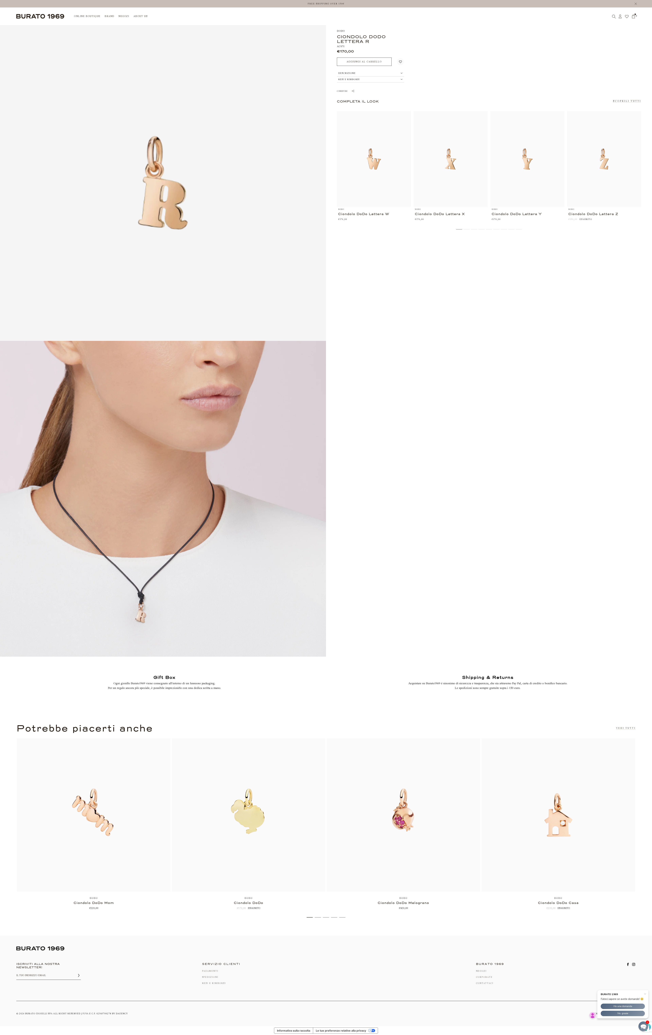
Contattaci (485, 983)
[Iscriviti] (79, 975)
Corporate (484, 977)
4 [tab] (334, 917)
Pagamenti (210, 971)
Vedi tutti (626, 728)
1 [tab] (310, 917)
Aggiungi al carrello (364, 61)
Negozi (481, 971)
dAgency (122, 1013)
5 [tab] (342, 917)
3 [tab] (326, 917)
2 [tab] (318, 917)
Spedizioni (210, 977)
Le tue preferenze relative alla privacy (341, 1030)
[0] (633, 16)
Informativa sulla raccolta (293, 1030)
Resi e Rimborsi (214, 983)
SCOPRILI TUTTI (627, 101)
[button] (400, 61)
